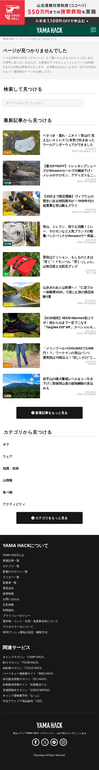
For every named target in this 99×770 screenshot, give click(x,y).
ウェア (7, 152)
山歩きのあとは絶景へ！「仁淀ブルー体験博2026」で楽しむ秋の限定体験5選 (68, 292)
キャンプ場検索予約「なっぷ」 (22, 695)
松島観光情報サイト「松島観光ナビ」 (26, 684)
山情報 (7, 395)
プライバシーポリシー (16, 616)
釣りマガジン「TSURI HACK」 (22, 662)
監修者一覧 (10, 583)
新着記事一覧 (11, 560)
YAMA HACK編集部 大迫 (84, 151)
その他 (7, 182)
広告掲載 (8, 605)
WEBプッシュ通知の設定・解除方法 (25, 632)
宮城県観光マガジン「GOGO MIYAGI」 (27, 690)
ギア (6, 274)
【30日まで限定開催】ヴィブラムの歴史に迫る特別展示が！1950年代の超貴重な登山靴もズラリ (68, 201)
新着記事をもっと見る (51, 412)
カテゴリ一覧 (11, 566)
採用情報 (8, 594)
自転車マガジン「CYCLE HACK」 (23, 668)
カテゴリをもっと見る (51, 518)
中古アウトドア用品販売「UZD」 (23, 701)
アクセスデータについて (18, 627)
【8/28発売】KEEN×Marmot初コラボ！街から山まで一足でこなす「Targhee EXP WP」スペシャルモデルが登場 (69, 325)
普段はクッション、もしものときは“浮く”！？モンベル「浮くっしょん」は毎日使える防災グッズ (69, 261)
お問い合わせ (11, 599)
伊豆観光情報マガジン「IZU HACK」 (26, 679)
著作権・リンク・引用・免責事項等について (30, 621)
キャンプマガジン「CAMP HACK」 (24, 657)
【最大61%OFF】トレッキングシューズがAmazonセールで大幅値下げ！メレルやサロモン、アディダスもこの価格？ (69, 173)
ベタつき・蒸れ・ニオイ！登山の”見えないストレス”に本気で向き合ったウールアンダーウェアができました (68, 140)
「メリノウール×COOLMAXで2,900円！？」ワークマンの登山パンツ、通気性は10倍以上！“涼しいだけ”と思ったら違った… (69, 355)
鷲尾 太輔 (91, 272)
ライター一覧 (11, 577)
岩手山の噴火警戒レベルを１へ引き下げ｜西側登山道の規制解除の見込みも (68, 383)
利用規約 (8, 610)
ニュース (8, 213)
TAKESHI (92, 364)
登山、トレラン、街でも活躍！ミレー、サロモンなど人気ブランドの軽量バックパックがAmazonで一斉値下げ (68, 233)
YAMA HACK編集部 (86, 181)
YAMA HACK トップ (13, 38)
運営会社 (8, 588)
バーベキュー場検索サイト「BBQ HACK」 (29, 673)
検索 (90, 103)
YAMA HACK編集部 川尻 (84, 212)
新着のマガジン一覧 (15, 571)
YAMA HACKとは (13, 555)
